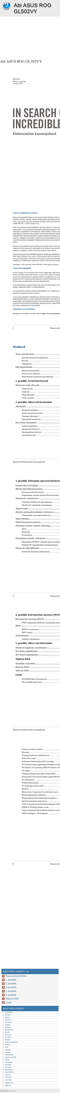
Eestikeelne (9, 1030)
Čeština (7, 1015)
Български (9, 1012)
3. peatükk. (11, 987)
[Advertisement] (30, 37)
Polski (7, 1060)
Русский (8, 1067)
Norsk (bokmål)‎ (10, 1057)
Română (8, 1065)
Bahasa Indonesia (11, 1042)
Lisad (8, 1002)
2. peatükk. (11, 983)
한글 (6, 1047)
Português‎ (8, 1062)
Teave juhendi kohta (16, 976)
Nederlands (9, 1055)
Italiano (7, 1044)
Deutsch (8, 1020)
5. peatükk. (11, 995)
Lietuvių (7, 1050)
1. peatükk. (11, 980)
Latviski (7, 1052)
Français (8, 1034)
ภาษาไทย (8, 1080)
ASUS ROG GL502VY (6, 5)
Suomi (7, 1032)
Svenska (8, 1077)
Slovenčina (9, 1069)
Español (8, 1027)
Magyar (7, 1039)
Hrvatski (8, 1037)
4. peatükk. (11, 991)
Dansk (7, 1017)
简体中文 (8, 1085)
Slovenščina (9, 1072)
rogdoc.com (12, 1091)
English (7, 1025)
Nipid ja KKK (12, 998)
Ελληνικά (8, 1022)
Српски (7, 1074)
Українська (9, 1083)
